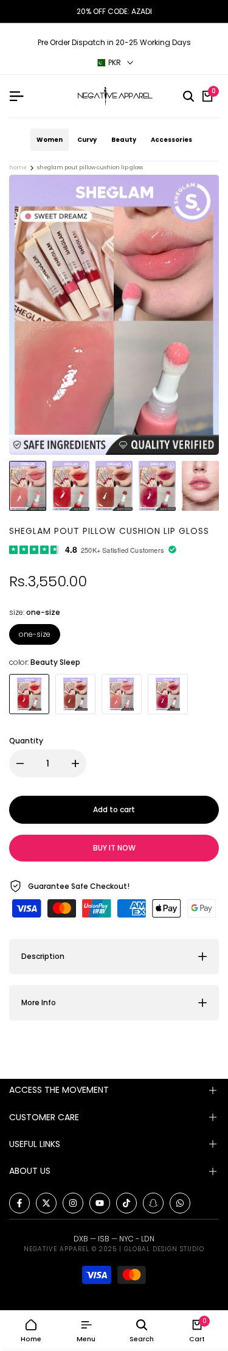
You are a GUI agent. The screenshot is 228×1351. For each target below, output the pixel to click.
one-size (34, 634)
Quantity (26, 740)
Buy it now (114, 848)
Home (18, 167)
